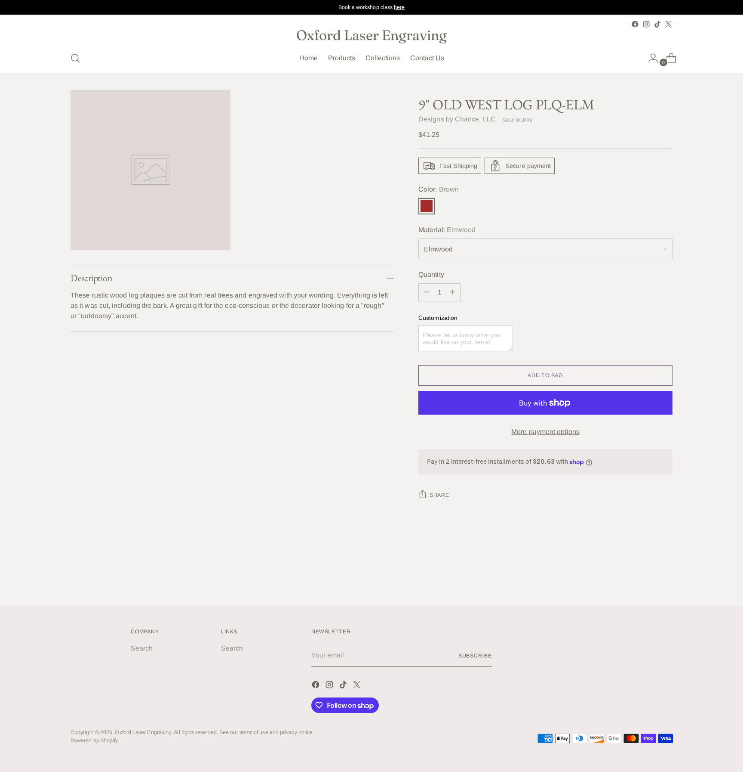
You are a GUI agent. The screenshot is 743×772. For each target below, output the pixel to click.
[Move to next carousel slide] (665, 575)
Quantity (431, 274)
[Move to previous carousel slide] (645, 576)
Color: (438, 189)
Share (439, 495)
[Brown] (426, 206)
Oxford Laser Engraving (143, 732)
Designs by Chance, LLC (457, 119)
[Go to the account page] (649, 58)
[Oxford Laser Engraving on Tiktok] (657, 24)
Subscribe (475, 656)
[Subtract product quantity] (426, 292)
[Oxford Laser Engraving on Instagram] (646, 24)
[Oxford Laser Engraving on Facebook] (635, 24)
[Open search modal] (75, 58)
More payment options (545, 431)
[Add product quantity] (452, 292)
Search (142, 648)
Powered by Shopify (94, 741)
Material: (447, 229)
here (399, 7)
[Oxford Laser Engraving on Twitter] (668, 24)
